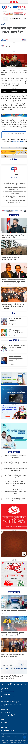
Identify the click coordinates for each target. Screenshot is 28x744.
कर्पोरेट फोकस (14, 592)
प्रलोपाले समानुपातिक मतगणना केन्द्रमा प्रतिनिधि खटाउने (16, 359)
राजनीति (10, 684)
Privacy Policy (15, 736)
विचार (14, 313)
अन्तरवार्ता (16, 684)
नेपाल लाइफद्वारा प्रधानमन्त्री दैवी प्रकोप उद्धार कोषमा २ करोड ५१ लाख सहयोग (13, 655)
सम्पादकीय (23, 684)
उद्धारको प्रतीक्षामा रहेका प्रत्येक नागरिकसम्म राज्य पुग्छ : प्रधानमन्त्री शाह (13, 236)
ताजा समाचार (14, 452)
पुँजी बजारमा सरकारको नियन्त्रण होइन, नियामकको (16, 331)
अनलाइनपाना (8, 46)
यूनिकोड (24, 735)
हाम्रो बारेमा (8, 736)
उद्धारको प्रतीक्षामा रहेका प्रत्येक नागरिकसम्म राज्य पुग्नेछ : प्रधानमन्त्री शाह (16, 499)
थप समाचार (14, 215)
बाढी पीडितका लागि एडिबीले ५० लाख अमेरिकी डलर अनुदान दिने (12, 258)
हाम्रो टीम (3, 736)
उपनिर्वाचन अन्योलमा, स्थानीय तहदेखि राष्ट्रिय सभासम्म (17, 346)
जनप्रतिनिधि (14, 340)
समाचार (4, 684)
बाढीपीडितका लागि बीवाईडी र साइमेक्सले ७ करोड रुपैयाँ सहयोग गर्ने (12, 677)
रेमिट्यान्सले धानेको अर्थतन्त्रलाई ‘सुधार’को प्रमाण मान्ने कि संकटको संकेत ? (15, 463)
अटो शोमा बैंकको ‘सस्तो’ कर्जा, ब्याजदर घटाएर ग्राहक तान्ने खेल (15, 456)
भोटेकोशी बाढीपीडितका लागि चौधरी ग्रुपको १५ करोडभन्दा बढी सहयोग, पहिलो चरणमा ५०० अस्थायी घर (13, 282)
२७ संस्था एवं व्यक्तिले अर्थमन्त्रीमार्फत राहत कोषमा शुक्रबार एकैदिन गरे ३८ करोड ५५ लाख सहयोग (13, 306)
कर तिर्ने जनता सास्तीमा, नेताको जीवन (15, 319)
